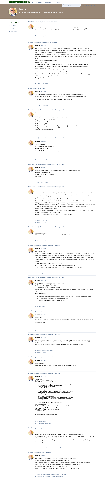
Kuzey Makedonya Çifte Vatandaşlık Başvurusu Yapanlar (42, 110)
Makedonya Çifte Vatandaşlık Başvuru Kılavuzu (40, 245)
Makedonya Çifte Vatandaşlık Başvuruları (38, 22)
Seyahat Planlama (33, 88)
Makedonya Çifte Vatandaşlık (35, 428)
